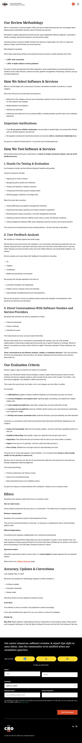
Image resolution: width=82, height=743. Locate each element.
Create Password (48, 690)
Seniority (7, 681)
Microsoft (68, 658)
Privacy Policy (24, 702)
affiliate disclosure (24, 561)
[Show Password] (76, 695)
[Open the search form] (73, 4)
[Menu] (78, 4)
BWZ (18, 735)
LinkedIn (25, 658)
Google (46, 658)
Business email (9, 690)
